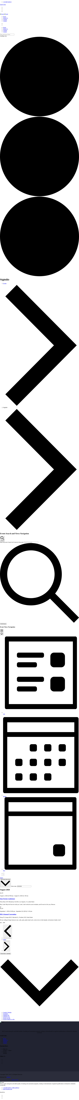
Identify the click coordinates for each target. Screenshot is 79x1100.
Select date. (14, 886)
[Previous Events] (3, 873)
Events (4, 283)
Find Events (3, 623)
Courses (5, 1041)
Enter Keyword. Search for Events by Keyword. (12, 542)
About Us (5, 1040)
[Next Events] (3, 875)
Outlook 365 (6, 1015)
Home (4, 1038)
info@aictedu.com (7, 1089)
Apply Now (3, 4)
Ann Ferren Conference (7, 899)
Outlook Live (6, 1016)
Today (1, 877)
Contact (5, 1043)
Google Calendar (7, 1012)
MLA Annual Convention (8, 914)
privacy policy (15, 1079)
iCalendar (5, 1013)
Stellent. (8, 1077)
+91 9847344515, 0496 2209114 (11, 1087)
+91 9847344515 (7, 2)
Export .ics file (6, 1018)
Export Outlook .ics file (9, 1019)
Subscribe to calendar (5, 953)
